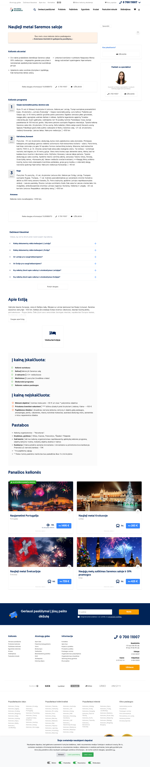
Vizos (37, 646)
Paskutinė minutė (109, 10)
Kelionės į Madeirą (106, 713)
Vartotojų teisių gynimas (69, 658)
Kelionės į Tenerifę (88, 720)
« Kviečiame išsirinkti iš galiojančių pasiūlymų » (53, 39)
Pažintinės (73, 10)
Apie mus (42, 2)
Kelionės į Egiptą (13, 708)
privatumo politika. (115, 617)
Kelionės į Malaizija (69, 729)
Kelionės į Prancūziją (32, 713)
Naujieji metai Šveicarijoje (25, 571)
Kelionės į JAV (67, 708)
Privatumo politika (67, 649)
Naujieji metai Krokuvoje (93, 516)
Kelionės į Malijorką (106, 718)
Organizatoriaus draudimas (70, 656)
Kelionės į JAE (67, 720)
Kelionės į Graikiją (14, 711)
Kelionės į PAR (67, 713)
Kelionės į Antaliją (88, 706)
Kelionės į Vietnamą (51, 708)
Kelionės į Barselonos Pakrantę (86, 725)
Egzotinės (85, 10)
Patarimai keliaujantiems (43, 644)
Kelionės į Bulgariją (14, 713)
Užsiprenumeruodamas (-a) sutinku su (101, 617)
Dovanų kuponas (124, 721)
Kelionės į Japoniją (51, 728)
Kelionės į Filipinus (51, 725)
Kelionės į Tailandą (51, 706)
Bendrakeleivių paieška (42, 654)
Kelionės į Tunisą (31, 715)
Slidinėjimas (125, 10)
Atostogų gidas (15, 2)
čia (114, 750)
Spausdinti (105, 26)
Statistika (66, 763)
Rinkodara (96, 763)
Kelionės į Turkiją (13, 706)
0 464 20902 (135, 660)
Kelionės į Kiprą (13, 721)
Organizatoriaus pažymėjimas (71, 654)
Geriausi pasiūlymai (46, 10)
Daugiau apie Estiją (17, 319)
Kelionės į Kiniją (50, 716)
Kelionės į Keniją (68, 711)
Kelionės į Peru (50, 713)
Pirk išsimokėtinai (125, 713)
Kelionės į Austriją (32, 722)
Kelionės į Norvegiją (32, 727)
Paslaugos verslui (67, 651)
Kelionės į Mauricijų (51, 733)
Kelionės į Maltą (13, 723)
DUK (36, 656)
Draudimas (123, 708)
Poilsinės (62, 10)
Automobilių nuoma (125, 706)
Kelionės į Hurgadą (88, 711)
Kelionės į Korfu (87, 718)
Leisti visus (88, 754)
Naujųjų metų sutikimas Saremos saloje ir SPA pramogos (105, 573)
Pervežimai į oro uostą (126, 716)
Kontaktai (51, 2)
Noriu (129, 612)
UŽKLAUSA (122, 54)
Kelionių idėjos (39, 661)
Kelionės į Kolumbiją (51, 730)
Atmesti (61, 754)
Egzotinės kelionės (14, 649)
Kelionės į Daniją (31, 725)
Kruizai (96, 10)
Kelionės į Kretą (87, 708)
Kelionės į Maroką (51, 718)
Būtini (54, 763)
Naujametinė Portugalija (24, 516)
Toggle (49, 763)
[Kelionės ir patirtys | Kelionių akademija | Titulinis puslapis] (18, 9)
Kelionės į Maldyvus (69, 727)
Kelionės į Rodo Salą (107, 715)
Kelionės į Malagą (106, 720)
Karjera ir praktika (67, 646)
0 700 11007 (129, 637)
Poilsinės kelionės (14, 644)
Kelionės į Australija (69, 706)
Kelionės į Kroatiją (32, 706)
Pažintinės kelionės (14, 646)
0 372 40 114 (120, 660)
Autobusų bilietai (124, 718)
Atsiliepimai (38, 658)
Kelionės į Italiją (13, 716)
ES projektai (65, 661)
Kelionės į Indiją (68, 732)
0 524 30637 (135, 654)
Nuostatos (82, 763)
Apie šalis (38, 641)
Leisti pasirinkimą (74, 754)
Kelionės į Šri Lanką (51, 711)
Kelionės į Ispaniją (14, 718)
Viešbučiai (38, 651)
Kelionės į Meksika (51, 721)
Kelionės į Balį (49, 723)
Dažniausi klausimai (30, 2)
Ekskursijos (38, 649)
